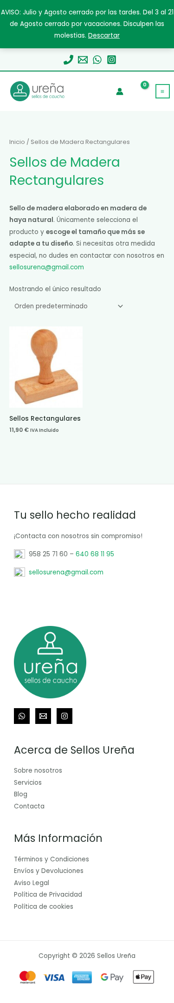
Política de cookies (43, 906)
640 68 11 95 (95, 554)
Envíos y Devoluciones (49, 870)
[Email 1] (83, 60)
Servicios (28, 782)
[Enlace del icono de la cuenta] (119, 91)
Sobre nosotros (38, 770)
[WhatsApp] (97, 60)
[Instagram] (111, 60)
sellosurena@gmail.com (46, 267)
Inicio (17, 142)
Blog (20, 794)
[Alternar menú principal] (162, 91)
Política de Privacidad (48, 894)
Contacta (29, 806)
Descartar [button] (104, 35)
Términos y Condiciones (51, 859)
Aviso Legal (31, 883)
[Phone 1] (68, 60)
